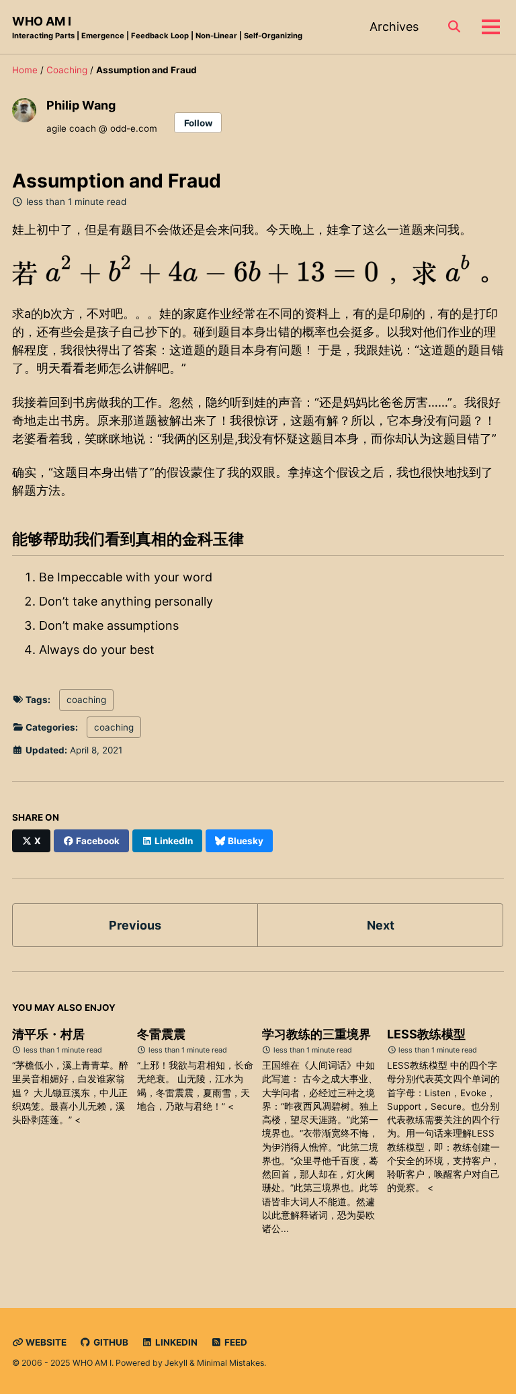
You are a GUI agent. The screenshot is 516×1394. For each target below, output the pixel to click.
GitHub (109, 1342)
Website (45, 1342)
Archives (394, 26)
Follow (198, 123)
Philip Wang (81, 105)
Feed (234, 1342)
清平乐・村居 (48, 1034)
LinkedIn (175, 1342)
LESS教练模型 (426, 1034)
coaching (86, 699)
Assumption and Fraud (116, 180)
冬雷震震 (161, 1034)
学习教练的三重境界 (316, 1034)
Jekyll (176, 1363)
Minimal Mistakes (230, 1363)
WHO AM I (157, 27)
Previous (135, 925)
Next (380, 925)
